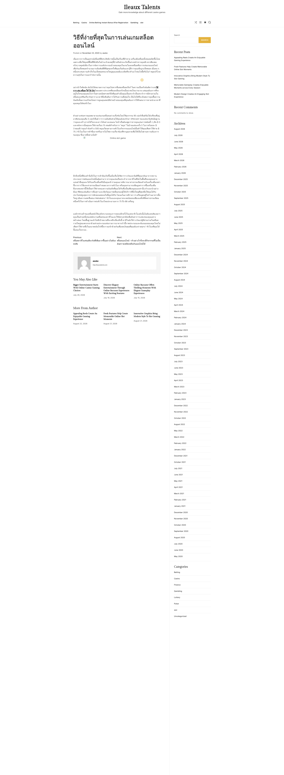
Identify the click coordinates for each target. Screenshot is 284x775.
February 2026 (180, 167)
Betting (76, 23)
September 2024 (181, 273)
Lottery (177, 597)
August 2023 (179, 355)
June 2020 (178, 550)
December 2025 (181, 179)
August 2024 (179, 280)
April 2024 (178, 305)
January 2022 (180, 449)
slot (141, 23)
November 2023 (181, 336)
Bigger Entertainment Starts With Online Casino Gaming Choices (86, 288)
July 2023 (178, 361)
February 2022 (180, 443)
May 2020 (178, 556)
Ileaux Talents (142, 7)
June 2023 (178, 368)
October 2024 (180, 267)
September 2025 (181, 198)
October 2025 (180, 192)
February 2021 (180, 500)
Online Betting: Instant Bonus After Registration (108, 23)
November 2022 (181, 412)
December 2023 (181, 330)
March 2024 (179, 311)
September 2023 (181, 349)
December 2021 (180, 456)
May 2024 (178, 298)
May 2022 (178, 431)
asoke (105, 53)
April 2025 (178, 229)
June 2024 (178, 292)
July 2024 (178, 286)
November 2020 (181, 518)
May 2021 (178, 481)
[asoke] (84, 263)
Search (177, 35)
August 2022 (179, 424)
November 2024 (181, 261)
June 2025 (178, 217)
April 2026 (178, 154)
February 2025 (180, 242)
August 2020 (179, 537)
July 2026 (178, 135)
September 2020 (181, 531)
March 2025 (179, 236)
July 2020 (178, 544)
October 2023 (180, 343)
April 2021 (178, 487)
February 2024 (180, 317)
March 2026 (179, 160)
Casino (84, 23)
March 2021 (179, 493)
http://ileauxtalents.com (100, 265)
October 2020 (180, 525)
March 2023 (179, 387)
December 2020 (181, 512)
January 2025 (180, 248)
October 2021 (180, 462)
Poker (176, 604)
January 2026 (180, 173)
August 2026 (179, 129)
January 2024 (180, 324)
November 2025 (181, 185)
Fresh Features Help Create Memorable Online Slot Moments (116, 316)
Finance (177, 585)
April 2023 (178, 380)
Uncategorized (180, 616)
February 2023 (180, 393)
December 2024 (181, 255)
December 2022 (181, 405)
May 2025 (178, 223)
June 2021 (178, 475)
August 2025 (179, 204)
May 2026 (178, 148)
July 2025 (178, 211)
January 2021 (179, 506)
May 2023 (178, 374)
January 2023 (180, 399)
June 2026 (178, 141)
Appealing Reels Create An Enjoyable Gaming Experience (85, 316)
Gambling (134, 23)
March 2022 (179, 437)
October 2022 (180, 418)
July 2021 (178, 468)
